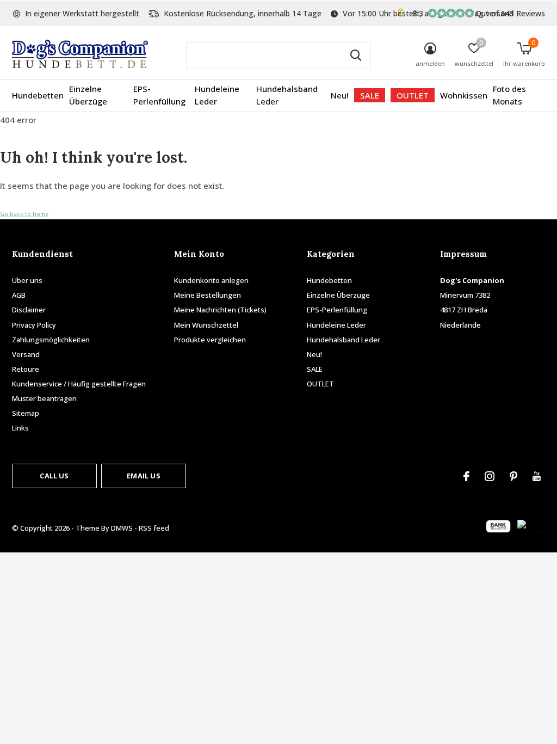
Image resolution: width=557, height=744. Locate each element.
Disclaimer (29, 310)
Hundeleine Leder (217, 95)
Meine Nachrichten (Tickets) (220, 310)
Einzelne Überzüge (88, 95)
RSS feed (154, 528)
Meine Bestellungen (207, 295)
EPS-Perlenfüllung (159, 95)
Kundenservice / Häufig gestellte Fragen (79, 384)
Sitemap (25, 413)
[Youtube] (537, 476)
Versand (26, 354)
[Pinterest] (513, 476)
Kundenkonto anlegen (211, 280)
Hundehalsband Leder (287, 95)
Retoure (25, 369)
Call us (54, 476)
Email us (143, 476)
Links (20, 428)
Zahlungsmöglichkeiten (51, 340)
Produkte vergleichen (210, 340)
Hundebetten (38, 95)
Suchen (356, 55)
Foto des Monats (509, 95)
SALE (369, 95)
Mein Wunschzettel (206, 325)
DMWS (122, 528)
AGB (19, 295)
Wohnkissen (463, 95)
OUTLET (413, 95)
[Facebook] (466, 476)
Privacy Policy (34, 325)
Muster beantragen (44, 398)
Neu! (340, 95)
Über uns (27, 280)
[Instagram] (489, 476)
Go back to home (24, 214)
